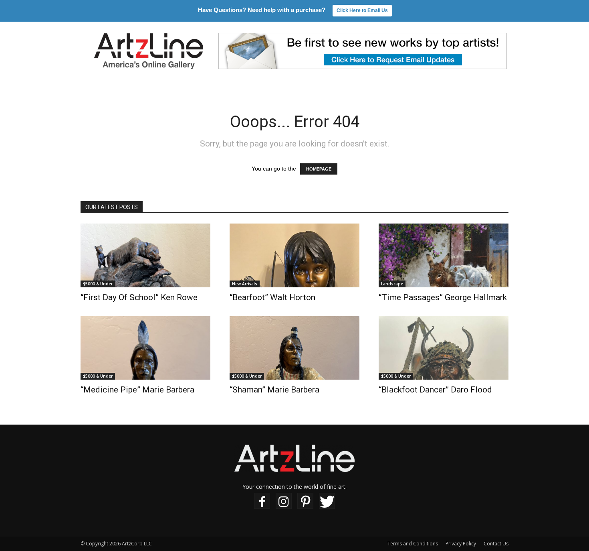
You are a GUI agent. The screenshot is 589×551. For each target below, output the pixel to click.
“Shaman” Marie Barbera (274, 389)
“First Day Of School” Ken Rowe (139, 297)
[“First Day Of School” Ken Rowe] (145, 255)
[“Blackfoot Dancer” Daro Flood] (443, 348)
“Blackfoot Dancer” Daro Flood (435, 389)
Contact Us (496, 543)
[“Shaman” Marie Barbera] (294, 348)
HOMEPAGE (318, 169)
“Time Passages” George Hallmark (443, 297)
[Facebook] (262, 501)
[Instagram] (284, 501)
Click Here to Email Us (362, 10)
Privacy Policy (461, 543)
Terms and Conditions (412, 543)
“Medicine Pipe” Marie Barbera (137, 389)
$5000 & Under (98, 284)
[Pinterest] (305, 501)
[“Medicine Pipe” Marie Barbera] (145, 348)
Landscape (392, 284)
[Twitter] (327, 501)
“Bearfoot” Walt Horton (272, 297)
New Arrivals (244, 284)
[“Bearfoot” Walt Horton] (294, 255)
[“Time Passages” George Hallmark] (443, 255)
